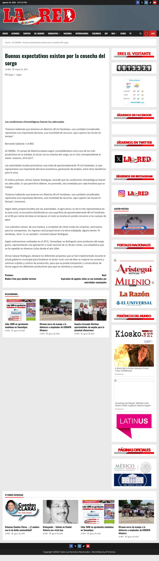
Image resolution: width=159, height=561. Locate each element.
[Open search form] (140, 33)
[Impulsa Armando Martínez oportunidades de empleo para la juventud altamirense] (90, 310)
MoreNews (97, 552)
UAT (106, 33)
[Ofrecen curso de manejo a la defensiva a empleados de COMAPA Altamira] (56, 310)
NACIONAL (68, 33)
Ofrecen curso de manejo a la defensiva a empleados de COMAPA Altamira (55, 327)
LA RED (8, 69)
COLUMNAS (96, 33)
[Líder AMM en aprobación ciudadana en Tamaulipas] (21, 310)
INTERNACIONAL (82, 33)
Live (153, 33)
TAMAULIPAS (53, 33)
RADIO (123, 33)
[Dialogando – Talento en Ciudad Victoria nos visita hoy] (60, 512)
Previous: (20, 276)
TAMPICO (26, 33)
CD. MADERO (39, 33)
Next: (84, 278)
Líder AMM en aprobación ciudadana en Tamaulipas (16, 325)
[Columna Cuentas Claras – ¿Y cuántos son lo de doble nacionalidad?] (22, 512)
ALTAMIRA (15, 33)
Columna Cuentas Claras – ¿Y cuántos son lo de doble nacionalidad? (22, 528)
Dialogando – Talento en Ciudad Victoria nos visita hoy (57, 528)
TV (130, 33)
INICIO (5, 33)
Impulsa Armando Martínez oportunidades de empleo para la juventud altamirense (89, 327)
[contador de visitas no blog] (134, 67)
